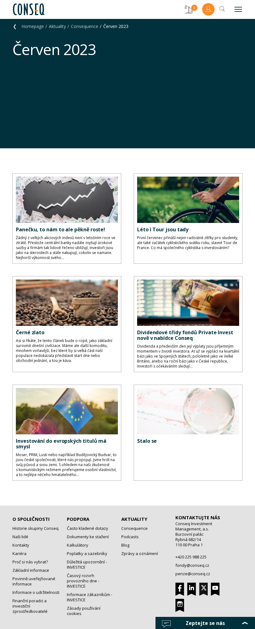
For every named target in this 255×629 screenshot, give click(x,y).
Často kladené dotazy (87, 528)
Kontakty (20, 545)
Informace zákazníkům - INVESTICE (89, 597)
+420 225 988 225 (190, 557)
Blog (125, 545)
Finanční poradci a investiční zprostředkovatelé (30, 606)
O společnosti (31, 519)
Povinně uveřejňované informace (33, 581)
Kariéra (19, 553)
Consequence (84, 26)
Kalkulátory (77, 545)
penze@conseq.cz (192, 573)
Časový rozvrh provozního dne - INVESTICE (83, 581)
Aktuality (57, 26)
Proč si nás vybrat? (30, 562)
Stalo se (147, 440)
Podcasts (130, 536)
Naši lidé (20, 536)
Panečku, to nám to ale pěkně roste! (60, 229)
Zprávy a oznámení (139, 553)
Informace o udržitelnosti (35, 592)
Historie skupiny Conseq (35, 528)
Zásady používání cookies (83, 610)
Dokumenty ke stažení (88, 536)
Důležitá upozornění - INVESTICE (87, 564)
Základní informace (30, 570)
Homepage (32, 26)
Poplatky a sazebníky (87, 553)
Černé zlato (30, 332)
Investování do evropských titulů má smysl (61, 443)
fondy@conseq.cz (192, 565)
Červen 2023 (115, 26)
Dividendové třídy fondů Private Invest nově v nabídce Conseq (185, 335)
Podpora (78, 519)
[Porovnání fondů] (189, 9)
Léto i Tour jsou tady (162, 229)
